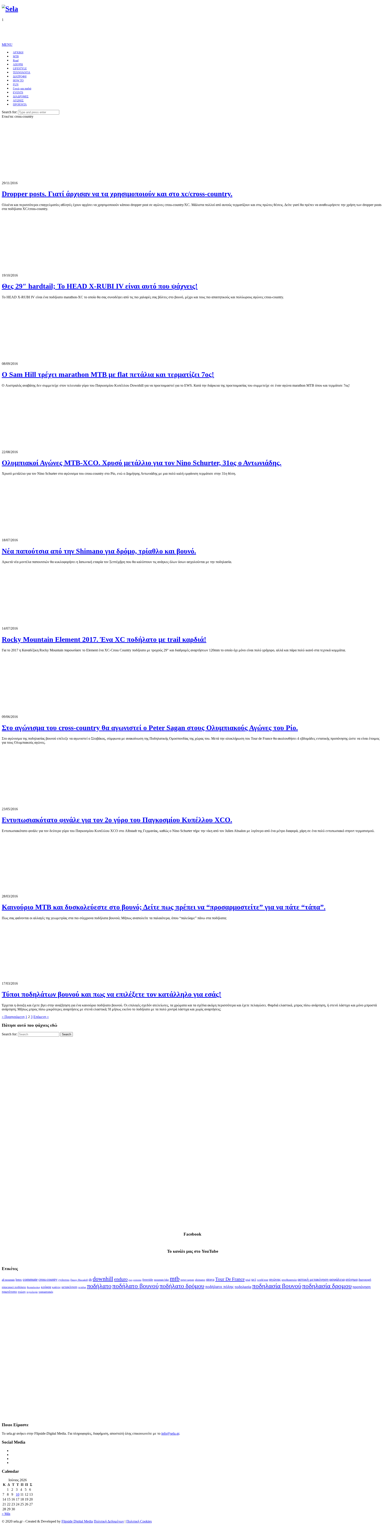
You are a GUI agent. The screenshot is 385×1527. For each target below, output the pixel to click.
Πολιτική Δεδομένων (109, 1521)
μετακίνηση (69, 1287)
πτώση (22, 1291)
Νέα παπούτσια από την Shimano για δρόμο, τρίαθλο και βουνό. (99, 551)
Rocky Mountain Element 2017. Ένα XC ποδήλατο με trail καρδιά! (104, 639)
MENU (7, 44)
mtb (175, 1278)
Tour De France (230, 1279)
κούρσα (46, 1287)
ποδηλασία (243, 1287)
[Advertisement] (83, 32)
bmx (19, 1279)
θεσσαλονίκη (33, 1287)
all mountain (8, 1279)
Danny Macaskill (79, 1280)
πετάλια (82, 1287)
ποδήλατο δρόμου (182, 1286)
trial (248, 1279)
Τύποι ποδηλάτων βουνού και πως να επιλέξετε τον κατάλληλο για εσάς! (111, 994)
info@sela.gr (170, 1433)
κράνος (56, 1287)
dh (90, 1279)
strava (210, 1279)
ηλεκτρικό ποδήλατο (14, 1287)
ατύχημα (352, 1279)
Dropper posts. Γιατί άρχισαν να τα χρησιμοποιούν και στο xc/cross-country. (117, 194)
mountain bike (161, 1280)
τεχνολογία (32, 1292)
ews (130, 1280)
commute (30, 1279)
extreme (137, 1280)
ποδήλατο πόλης (219, 1286)
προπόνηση (361, 1287)
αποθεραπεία (289, 1279)
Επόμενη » (41, 1017)
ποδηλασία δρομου (327, 1285)
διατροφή (364, 1279)
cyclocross (64, 1279)
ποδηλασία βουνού (276, 1285)
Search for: (9, 112)
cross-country (48, 1279)
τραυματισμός (46, 1291)
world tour (262, 1280)
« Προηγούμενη (13, 1017)
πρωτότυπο (9, 1291)
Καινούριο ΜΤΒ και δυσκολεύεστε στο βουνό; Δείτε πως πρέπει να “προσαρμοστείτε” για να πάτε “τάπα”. (164, 907)
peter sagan (187, 1279)
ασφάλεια (337, 1279)
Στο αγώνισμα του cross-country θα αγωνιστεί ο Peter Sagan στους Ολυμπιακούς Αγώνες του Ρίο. (150, 728)
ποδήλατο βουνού (135, 1285)
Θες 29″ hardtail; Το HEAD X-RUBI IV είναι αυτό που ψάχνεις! (100, 286)
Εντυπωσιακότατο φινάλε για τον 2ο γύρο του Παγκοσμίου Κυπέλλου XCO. (117, 820)
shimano (200, 1279)
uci (253, 1279)
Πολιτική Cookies (139, 1521)
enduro (121, 1279)
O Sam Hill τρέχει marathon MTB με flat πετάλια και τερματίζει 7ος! (108, 374)
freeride (147, 1279)
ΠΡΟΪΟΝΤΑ (20, 104)
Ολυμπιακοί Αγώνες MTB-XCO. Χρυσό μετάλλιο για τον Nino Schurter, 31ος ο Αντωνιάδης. (141, 463)
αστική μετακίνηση (313, 1279)
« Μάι (6, 1514)
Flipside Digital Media (77, 1521)
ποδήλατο (99, 1286)
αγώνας (275, 1279)
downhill (103, 1279)
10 (17, 1494)
